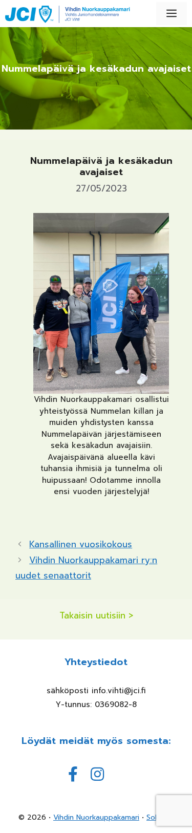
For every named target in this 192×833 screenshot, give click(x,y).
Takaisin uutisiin (92, 615)
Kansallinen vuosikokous (80, 544)
